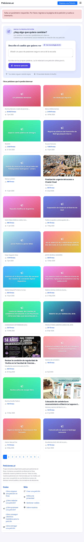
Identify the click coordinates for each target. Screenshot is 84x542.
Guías (6, 487)
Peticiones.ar (7, 3)
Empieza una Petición (67, 3)
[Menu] (80, 3)
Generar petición (21, 65)
